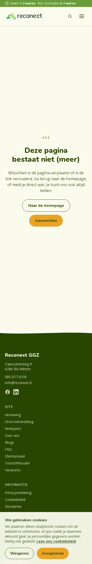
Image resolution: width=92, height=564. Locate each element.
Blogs (9, 442)
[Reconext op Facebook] (7, 392)
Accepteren (53, 553)
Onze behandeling (19, 421)
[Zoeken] (70, 16)
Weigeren (19, 553)
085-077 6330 (16, 376)
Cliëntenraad (15, 456)
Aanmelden (46, 220)
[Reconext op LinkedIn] (16, 392)
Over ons (12, 435)
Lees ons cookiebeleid (56, 541)
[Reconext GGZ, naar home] (24, 16)
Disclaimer (13, 506)
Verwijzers (13, 428)
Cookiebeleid (15, 499)
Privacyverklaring (18, 492)
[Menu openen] (81, 16)
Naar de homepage (46, 205)
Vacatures (13, 470)
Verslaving (13, 414)
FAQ (8, 449)
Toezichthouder (17, 463)
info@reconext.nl (18, 382)
